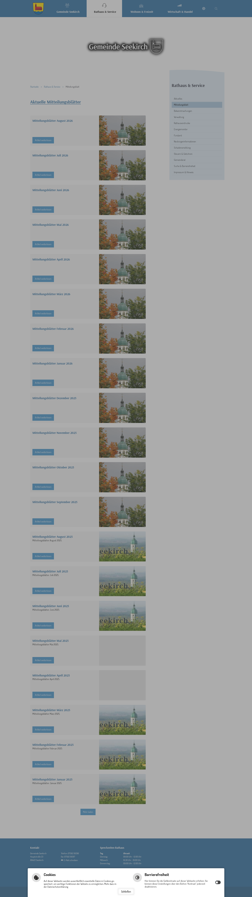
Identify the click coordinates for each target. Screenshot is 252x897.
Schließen (126, 891)
